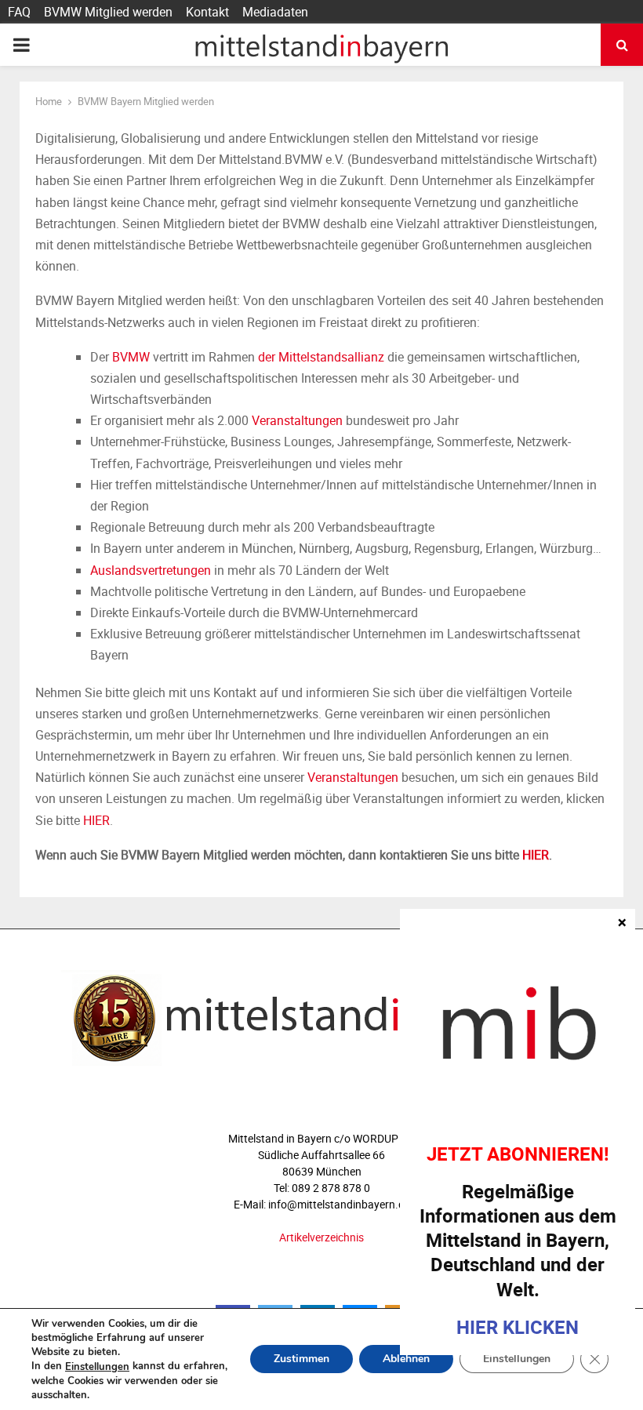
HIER (96, 820)
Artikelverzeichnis (321, 1237)
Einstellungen (97, 1367)
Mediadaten (275, 11)
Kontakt (207, 11)
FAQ (19, 11)
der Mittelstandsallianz (321, 356)
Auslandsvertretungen (150, 570)
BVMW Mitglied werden (108, 11)
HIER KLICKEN (517, 1326)
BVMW (131, 356)
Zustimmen (301, 1359)
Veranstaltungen (297, 420)
